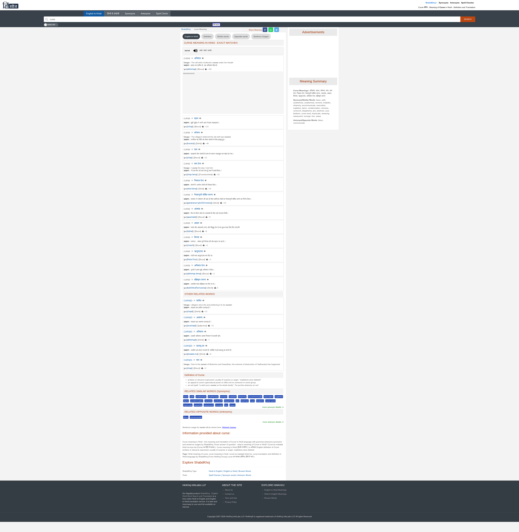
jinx (237, 401)
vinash (190, 245)
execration (268, 397)
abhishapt (191, 340)
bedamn (260, 401)
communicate (196, 417)
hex (226, 405)
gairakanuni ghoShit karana (199, 203)
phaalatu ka (192, 354)
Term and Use (231, 498)
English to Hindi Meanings (275, 490)
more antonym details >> (273, 422)
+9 (208, 217)
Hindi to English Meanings (275, 494)
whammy (242, 397)
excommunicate (255, 397)
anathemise (213, 397)
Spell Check (162, 13)
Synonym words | (229, 475)
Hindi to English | (216, 471)
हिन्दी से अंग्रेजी (113, 13)
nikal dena (191, 188)
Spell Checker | (215, 475)
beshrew (244, 401)
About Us (229, 490)
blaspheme (229, 401)
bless (186, 417)
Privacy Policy (231, 502)
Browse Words (245, 471)
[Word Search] (46, 19)
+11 (212, 325)
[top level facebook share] (265, 29)
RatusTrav (192, 259)
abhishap (191, 69)
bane (186, 397)
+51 (205, 311)
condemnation (197, 401)
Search (468, 19)
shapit (190, 311)
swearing (198, 405)
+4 (206, 245)
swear (232, 405)
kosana (190, 143)
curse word (270, 401)
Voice (217, 25)
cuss (252, 401)
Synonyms (443, 3)
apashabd (191, 217)
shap (189, 157)
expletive (279, 397)
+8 (205, 231)
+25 (205, 157)
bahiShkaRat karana (196, 288)
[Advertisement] (233, 95)
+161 (209, 69)
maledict (232, 397)
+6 (209, 354)
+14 (209, 188)
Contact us (229, 494)
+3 (209, 259)
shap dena (192, 174)
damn (186, 401)
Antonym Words (244, 475)
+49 (207, 143)
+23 (217, 174)
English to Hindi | (231, 471)
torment (223, 397)
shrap (189, 126)
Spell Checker (467, 3)
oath (192, 397)
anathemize (201, 397)
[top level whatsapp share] (270, 29)
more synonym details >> (273, 407)
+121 (206, 126)
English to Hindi (94, 13)
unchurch (218, 401)
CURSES (188, 360)
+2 (213, 273)
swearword (208, 405)
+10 (224, 203)
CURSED (188, 300)
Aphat (189, 231)
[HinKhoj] (10, 5)
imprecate (188, 405)
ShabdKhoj (430, 3)
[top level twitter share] (276, 29)
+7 (208, 340)
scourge (219, 405)
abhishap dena (193, 273)
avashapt (191, 325)
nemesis (208, 401)
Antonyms (455, 3)
